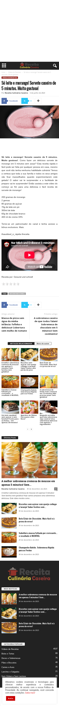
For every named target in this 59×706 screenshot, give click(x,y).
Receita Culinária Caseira (16, 93)
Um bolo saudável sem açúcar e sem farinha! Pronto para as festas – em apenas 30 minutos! (10, 419)
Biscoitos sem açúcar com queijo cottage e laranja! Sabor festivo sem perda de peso (28, 366)
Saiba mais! (30, 693)
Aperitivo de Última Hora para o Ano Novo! (29, 417)
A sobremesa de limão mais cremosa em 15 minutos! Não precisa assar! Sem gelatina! (48, 393)
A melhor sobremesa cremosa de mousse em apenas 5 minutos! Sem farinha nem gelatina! (10, 367)
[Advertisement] (29, 31)
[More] (38, 101)
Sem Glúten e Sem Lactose (14, 676)
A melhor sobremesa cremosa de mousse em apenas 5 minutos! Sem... (28, 482)
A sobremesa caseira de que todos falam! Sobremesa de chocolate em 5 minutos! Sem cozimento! (45, 325)
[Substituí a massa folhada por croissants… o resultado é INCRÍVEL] (10, 381)
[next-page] (31, 429)
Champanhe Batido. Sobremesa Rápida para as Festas (29, 392)
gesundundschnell (17, 294)
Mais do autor (43, 343)
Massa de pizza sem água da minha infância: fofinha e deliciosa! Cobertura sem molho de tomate (14, 324)
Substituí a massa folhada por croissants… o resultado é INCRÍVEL (10, 392)
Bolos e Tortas (8, 654)
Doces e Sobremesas (11, 658)
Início (3, 72)
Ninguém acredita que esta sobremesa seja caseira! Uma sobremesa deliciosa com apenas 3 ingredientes (48, 419)
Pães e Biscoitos (9, 663)
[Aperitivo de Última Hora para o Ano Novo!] (29, 407)
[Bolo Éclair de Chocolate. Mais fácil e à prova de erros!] (48, 354)
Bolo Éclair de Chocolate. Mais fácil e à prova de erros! (48, 364)
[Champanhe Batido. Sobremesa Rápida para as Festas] (29, 381)
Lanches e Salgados (10, 672)
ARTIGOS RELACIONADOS (21, 343)
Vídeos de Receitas (14, 72)
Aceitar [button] (10, 698)
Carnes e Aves (8, 667)
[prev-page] (27, 429)
